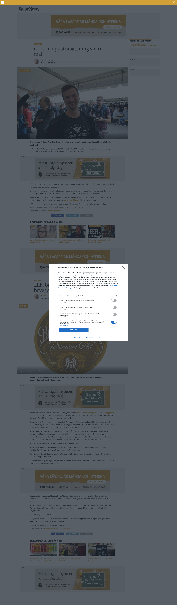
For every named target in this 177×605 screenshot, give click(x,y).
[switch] (114, 300)
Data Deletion (77, 337)
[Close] (124, 268)
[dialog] (88, 302)
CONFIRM (74, 330)
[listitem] (88, 296)
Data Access (88, 337)
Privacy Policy (100, 337)
